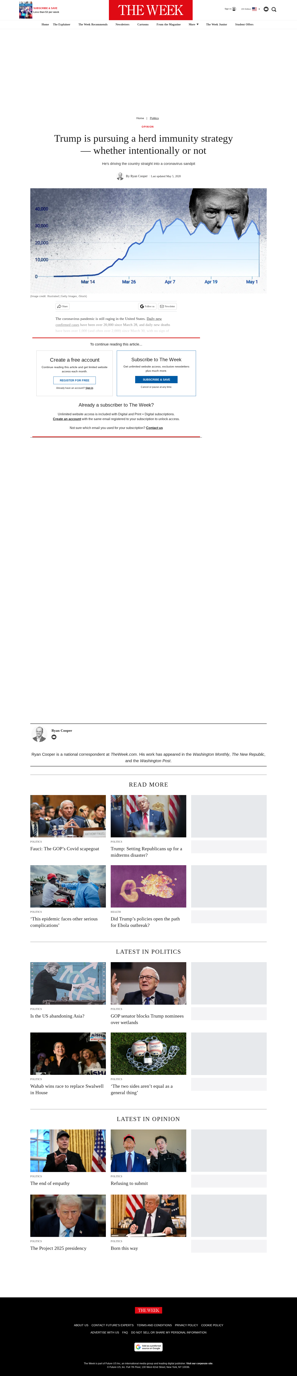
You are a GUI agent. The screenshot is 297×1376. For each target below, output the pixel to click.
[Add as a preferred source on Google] (148, 1347)
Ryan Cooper (139, 176)
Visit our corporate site (199, 1363)
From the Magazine (169, 24)
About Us (81, 1325)
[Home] (45, 24)
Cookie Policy (212, 1325)
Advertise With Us (105, 1332)
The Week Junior (216, 24)
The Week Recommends (92, 24)
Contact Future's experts (113, 1325)
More (192, 24)
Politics (154, 118)
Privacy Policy (186, 1325)
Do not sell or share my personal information (168, 1332)
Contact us (154, 428)
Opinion (148, 127)
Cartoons (142, 24)
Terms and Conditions (154, 1325)
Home (140, 118)
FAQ (125, 1332)
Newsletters (122, 24)
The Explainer (61, 24)
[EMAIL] (55, 737)
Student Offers (244, 24)
